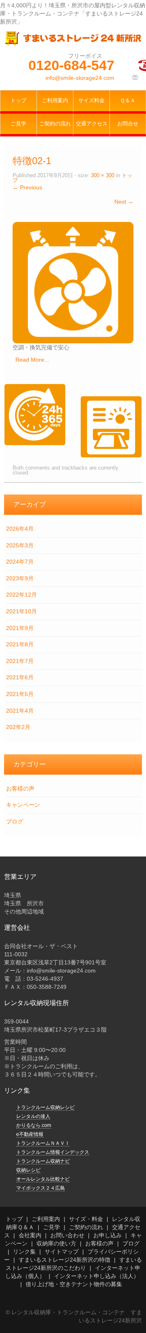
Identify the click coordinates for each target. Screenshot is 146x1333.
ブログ (14, 821)
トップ (18, 100)
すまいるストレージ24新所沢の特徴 (64, 1259)
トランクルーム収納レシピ (45, 1107)
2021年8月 (20, 644)
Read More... (32, 359)
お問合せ (127, 124)
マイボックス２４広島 (40, 1188)
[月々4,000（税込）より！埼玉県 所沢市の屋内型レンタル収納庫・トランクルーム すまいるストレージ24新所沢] (73, 38)
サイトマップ (62, 1251)
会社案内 (30, 1235)
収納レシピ (28, 1170)
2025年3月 (20, 545)
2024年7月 (20, 561)
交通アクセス (91, 124)
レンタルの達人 (33, 1116)
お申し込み (107, 1235)
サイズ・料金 (86, 1219)
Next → (123, 201)
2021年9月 (20, 628)
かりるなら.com (33, 1125)
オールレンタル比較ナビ (43, 1179)
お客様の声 (20, 788)
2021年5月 (20, 694)
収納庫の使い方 (56, 1243)
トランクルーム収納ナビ (43, 1161)
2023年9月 (20, 578)
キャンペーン (23, 805)
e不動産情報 (29, 1134)
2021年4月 (20, 710)
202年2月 (18, 727)
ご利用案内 (55, 100)
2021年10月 (21, 611)
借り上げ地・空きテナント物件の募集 (74, 1284)
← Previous (27, 187)
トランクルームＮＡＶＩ (43, 1143)
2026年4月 (20, 528)
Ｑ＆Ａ (127, 100)
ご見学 (18, 124)
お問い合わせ (67, 1235)
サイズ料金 (91, 100)
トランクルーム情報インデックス (52, 1152)
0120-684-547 (71, 65)
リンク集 (24, 1251)
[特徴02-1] (73, 282)
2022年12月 (21, 594)
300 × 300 (102, 175)
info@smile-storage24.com (79, 78)
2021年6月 (20, 677)
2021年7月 (20, 661)
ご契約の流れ (55, 124)
